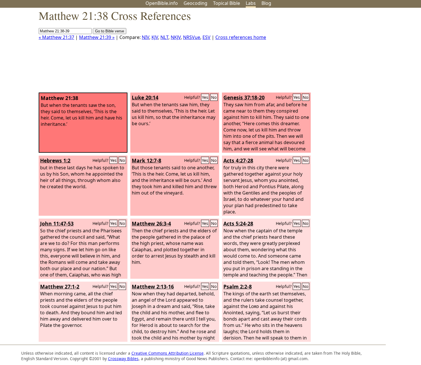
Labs (251, 3)
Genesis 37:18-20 (244, 97)
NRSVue (191, 37)
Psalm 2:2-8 (237, 286)
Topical (226, 3)
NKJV (176, 37)
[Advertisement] (363, 52)
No (214, 97)
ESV (206, 37)
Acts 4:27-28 (238, 160)
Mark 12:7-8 (146, 160)
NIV (145, 37)
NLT (164, 37)
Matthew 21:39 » (97, 37)
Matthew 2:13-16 (153, 286)
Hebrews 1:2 (55, 160)
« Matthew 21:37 (56, 37)
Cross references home (240, 37)
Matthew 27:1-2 (59, 286)
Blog (266, 3)
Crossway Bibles (123, 358)
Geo (195, 3)
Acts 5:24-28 (238, 223)
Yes (205, 97)
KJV (155, 37)
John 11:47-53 (57, 223)
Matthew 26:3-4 (151, 223)
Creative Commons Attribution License (167, 353)
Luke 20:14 (145, 97)
